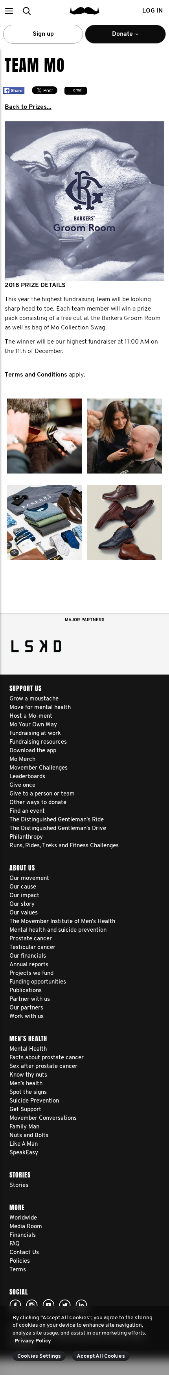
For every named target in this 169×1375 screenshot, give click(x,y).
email (78, 90)
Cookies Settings (39, 1356)
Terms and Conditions (36, 375)
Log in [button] (152, 11)
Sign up (43, 34)
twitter (65, 1305)
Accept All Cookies (101, 1356)
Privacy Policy (33, 1341)
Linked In (81, 1305)
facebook (15, 1305)
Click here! (32, 1305)
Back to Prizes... (28, 107)
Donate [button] (117, 37)
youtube (48, 1305)
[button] (9, 11)
